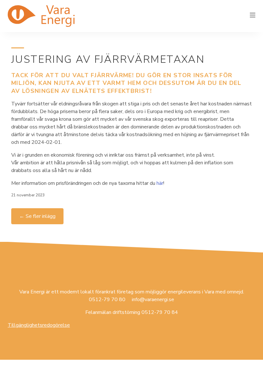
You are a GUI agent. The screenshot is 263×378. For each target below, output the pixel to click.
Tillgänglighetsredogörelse (39, 325)
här (160, 183)
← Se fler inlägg (37, 216)
